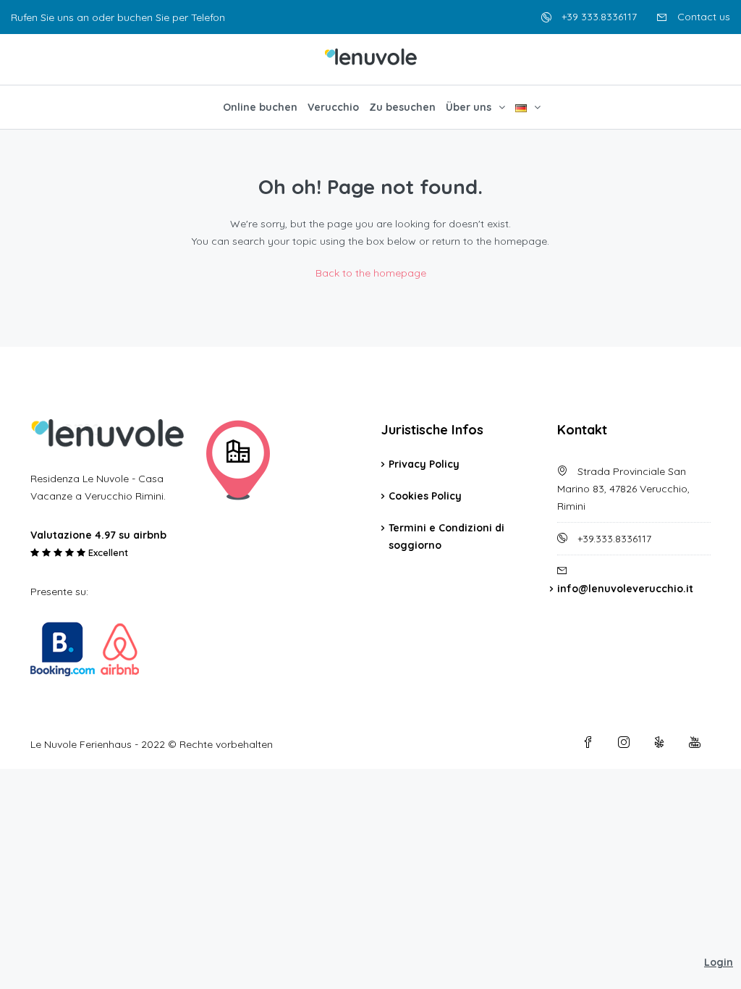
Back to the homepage (371, 272)
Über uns (468, 107)
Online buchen (260, 107)
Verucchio (333, 107)
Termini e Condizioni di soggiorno (446, 536)
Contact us (702, 16)
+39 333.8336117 (598, 16)
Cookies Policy (425, 495)
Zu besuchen (402, 107)
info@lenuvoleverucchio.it (625, 588)
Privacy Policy (424, 464)
